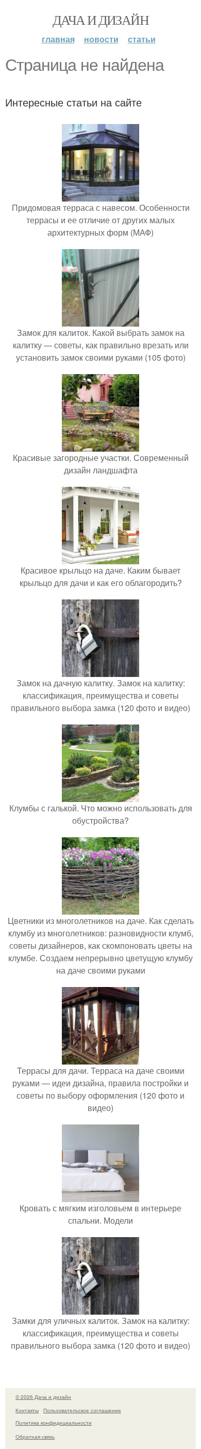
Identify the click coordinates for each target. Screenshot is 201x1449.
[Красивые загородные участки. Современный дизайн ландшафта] (100, 445)
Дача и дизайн (100, 19)
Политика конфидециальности (53, 1422)
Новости (101, 39)
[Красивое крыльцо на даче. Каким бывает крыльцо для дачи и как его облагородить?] (100, 558)
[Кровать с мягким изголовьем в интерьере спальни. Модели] (100, 1195)
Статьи (142, 39)
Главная (58, 39)
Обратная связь (35, 1436)
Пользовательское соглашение (82, 1410)
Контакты (27, 1410)
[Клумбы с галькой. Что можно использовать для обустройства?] (100, 795)
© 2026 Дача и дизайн (43, 1396)
